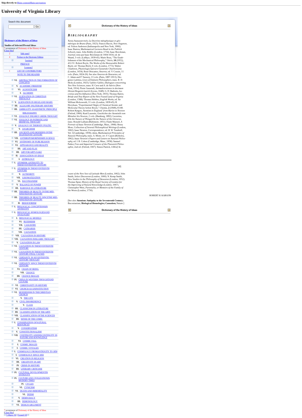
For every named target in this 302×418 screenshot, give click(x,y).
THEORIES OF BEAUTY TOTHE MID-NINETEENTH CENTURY (36, 193)
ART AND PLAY (29, 149)
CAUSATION (30, 232)
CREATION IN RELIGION (32, 358)
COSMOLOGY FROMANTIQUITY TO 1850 (37, 351)
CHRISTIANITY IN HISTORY (33, 285)
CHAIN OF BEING (30, 269)
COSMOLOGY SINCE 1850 (31, 355)
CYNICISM (29, 387)
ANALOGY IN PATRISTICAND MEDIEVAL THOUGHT (33, 121)
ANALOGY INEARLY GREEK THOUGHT (38, 116)
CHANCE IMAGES (30, 276)
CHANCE (30, 273)
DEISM (30, 394)
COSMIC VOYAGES (29, 348)
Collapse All (11, 415)
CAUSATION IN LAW (30, 243)
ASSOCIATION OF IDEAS (32, 156)
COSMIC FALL (30, 341)
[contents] (28, 67)
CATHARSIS (29, 229)
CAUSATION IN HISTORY (33, 236)
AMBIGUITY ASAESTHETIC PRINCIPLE (38, 109)
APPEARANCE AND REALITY (34, 145)
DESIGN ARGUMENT (31, 405)
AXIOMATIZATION (31, 178)
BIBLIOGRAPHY (30, 113)
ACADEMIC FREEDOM (31, 86)
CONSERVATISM (29, 328)
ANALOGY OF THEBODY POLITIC (34, 125)
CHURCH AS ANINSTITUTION (34, 289)
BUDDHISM (29, 222)
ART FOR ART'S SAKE (31, 152)
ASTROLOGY (28, 159)
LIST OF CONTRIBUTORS (29, 71)
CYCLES (30, 384)
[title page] (25, 54)
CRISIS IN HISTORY (30, 365)
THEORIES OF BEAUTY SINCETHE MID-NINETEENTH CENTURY (38, 198)
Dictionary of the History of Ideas (21, 40)
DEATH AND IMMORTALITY (33, 391)
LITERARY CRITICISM (31, 369)
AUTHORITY (28, 174)
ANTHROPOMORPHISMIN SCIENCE (37, 138)
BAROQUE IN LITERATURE (33, 188)
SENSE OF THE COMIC (32, 319)
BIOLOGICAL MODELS (30, 218)
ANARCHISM (28, 129)
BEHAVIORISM (29, 203)
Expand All (22, 415)
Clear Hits (9, 51)
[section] (28, 61)
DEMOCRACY (28, 398)
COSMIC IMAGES (28, 344)
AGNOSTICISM (29, 89)
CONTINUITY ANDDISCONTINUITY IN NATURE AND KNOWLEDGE (38, 336)
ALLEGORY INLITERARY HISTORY (36, 106)
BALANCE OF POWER (30, 185)
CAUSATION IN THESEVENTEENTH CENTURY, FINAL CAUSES (36, 253)
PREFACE (25, 64)
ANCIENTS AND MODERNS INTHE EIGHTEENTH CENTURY (35, 133)
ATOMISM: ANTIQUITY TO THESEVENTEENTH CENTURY (31, 164)
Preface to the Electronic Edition (30, 57)
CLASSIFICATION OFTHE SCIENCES (37, 316)
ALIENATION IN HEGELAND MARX (35, 102)
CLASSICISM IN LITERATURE (34, 309)
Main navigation (38, 2)
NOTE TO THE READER (28, 74)
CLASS (29, 305)
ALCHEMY (28, 93)
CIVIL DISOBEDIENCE (30, 302)
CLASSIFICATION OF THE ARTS (35, 312)
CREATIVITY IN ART (31, 362)
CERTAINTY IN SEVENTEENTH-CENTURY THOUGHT (34, 259)
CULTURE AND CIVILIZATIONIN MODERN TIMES (34, 379)
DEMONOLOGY (30, 401)
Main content (23, 2)
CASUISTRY (30, 225)
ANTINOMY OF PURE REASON (35, 142)
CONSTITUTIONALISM (30, 332)
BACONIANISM (29, 181)
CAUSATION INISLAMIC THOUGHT (37, 239)
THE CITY (28, 298)
